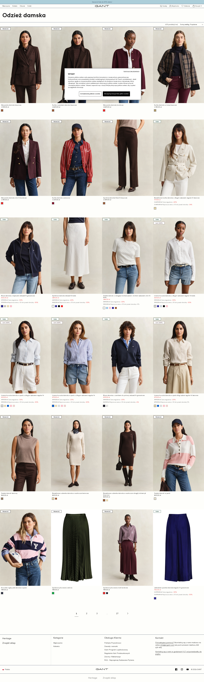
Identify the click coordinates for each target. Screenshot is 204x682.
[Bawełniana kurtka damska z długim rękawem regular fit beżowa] (155, 208)
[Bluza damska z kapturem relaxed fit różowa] (11, 306)
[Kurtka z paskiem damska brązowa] (53, 110)
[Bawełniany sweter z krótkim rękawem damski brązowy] (116, 308)
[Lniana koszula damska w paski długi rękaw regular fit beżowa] (5, 406)
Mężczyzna (6, 6)
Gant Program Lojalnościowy (116, 650)
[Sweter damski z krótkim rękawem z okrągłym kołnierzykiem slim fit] (113, 308)
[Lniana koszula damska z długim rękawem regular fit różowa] (167, 306)
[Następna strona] (127, 613)
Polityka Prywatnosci (112, 643)
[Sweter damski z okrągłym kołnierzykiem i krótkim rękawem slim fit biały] (104, 308)
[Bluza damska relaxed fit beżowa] (8, 306)
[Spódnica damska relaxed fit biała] (53, 306)
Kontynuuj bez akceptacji (131, 71)
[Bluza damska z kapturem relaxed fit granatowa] (2, 306)
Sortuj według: (185, 24)
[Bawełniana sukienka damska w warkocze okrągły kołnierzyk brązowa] (56, 499)
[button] (163, 6)
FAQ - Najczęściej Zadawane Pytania (119, 660)
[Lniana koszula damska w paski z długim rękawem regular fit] (2, 406)
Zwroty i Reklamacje (112, 657)
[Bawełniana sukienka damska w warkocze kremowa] (53, 499)
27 (117, 613)
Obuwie (22, 6)
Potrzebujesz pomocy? (164, 642)
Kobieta (14, 6)
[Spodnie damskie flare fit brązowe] (104, 203)
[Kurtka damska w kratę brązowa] (155, 110)
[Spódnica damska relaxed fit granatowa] (56, 306)
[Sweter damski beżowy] (2, 499)
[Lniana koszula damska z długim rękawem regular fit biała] (155, 306)
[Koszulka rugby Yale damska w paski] (2, 593)
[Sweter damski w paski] (155, 499)
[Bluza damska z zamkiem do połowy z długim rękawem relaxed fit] (107, 406)
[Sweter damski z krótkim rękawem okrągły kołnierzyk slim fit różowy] (110, 308)
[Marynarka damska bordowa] (104, 110)
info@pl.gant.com (167, 645)
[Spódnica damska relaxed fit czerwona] (62, 306)
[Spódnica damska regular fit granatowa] (107, 593)
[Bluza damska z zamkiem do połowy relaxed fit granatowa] (104, 406)
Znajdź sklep (8, 643)
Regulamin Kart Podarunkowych (117, 653)
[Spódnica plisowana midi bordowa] (104, 593)
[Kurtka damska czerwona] (53, 203)
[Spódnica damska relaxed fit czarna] (59, 306)
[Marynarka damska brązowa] (2, 110)
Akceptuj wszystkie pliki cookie (116, 94)
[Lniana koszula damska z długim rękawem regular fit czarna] (164, 306)
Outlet (29, 6)
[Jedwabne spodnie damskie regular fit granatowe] (155, 598)
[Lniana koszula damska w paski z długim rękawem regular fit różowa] (14, 406)
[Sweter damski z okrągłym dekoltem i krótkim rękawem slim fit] (107, 308)
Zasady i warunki (111, 646)
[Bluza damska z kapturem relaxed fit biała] (5, 306)
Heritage (6, 638)
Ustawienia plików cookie (90, 94)
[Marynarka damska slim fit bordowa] (2, 203)
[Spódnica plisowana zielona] (53, 593)
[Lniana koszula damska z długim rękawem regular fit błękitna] (161, 306)
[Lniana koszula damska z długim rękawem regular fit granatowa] (158, 306)
